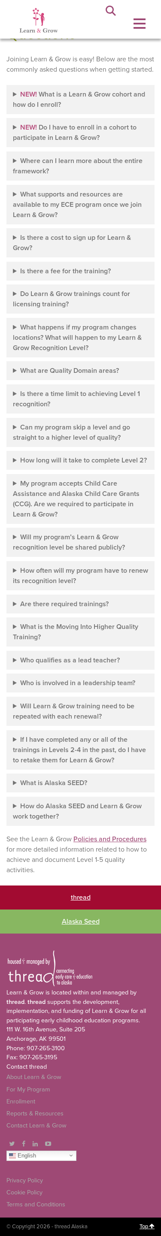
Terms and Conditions (35, 1204)
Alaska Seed (81, 921)
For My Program (28, 1089)
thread (81, 897)
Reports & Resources (35, 1113)
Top (144, 1226)
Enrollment (20, 1101)
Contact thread (26, 1066)
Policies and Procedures (109, 839)
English (26, 1155)
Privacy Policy (24, 1180)
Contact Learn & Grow (36, 1125)
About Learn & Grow (33, 1077)
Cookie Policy (24, 1192)
